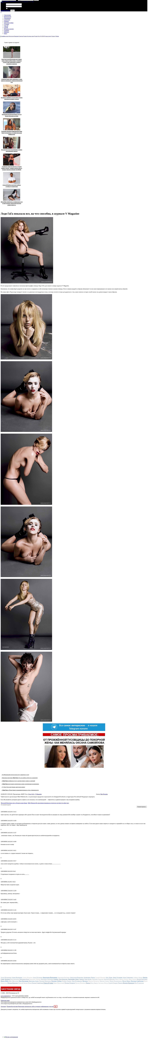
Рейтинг (6, 32)
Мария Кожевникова (116, 981)
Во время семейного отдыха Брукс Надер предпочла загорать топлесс (11, 98)
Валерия (7, 979)
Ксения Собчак (56, 981)
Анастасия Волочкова (50, 977)
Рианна (88, 983)
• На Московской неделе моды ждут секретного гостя (15, 774)
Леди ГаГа (31, 794)
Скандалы (7, 19)
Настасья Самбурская (137, 981)
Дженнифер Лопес (73, 979)
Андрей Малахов (100, 977)
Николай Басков (23, 983)
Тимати (120, 983)
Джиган (81, 979)
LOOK (6, 27)
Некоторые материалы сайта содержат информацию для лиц (37, 1006)
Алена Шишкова (27, 977)
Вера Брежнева (14, 979)
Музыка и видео (9, 29)
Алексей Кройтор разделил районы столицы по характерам (12, 185)
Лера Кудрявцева (77, 981)
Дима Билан (87, 979)
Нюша (30, 983)
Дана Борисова (63, 979)
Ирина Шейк (4, 981)
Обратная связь (5, 1000)
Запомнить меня (12, 8)
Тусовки (6, 24)
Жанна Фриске (123, 979)
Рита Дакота (94, 983)
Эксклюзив (7, 15)
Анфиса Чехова (138, 977)
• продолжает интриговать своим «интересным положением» (20, 784)
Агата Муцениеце (6, 977)
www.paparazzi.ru (6, 996)
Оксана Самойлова (37, 983)
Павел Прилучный (58, 983)
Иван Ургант (132, 979)
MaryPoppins (104, 794)
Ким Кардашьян (23, 981)
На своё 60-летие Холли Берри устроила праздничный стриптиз (11, 150)
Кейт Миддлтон (13, 981)
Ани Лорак (109, 977)
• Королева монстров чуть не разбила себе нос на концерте (20, 777)
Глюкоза (55, 979)
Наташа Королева (13, 983)
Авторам (3, 1006)
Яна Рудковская (139, 983)
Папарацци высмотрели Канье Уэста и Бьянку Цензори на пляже (11, 115)
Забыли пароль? (5, 10)
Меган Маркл (126, 981)
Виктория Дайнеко (35, 979)
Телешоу (6, 30)
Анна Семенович (128, 977)
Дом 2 (117, 979)
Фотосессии (7, 16)
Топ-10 (6, 26)
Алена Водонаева (17, 977)
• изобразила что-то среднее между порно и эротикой (18, 781)
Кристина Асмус (34, 981)
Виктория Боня (24, 979)
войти (12, 10)
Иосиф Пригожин (142, 979)
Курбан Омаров (66, 981)
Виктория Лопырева (47, 979)
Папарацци (7, 18)
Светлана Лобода (103, 983)
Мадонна (85, 981)
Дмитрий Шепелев (109, 979)
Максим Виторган (93, 981)
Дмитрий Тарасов (97, 979)
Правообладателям (12, 1006)
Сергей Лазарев (113, 983)
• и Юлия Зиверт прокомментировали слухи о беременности (20, 790)
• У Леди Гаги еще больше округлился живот (13, 787)
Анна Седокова (117, 977)
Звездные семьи (8, 22)
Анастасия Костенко (64, 977)
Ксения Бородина (45, 981)
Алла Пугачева (37, 977)
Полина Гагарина (70, 983)
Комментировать (141, 806)
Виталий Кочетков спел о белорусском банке (14, 803)
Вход (5, 33)
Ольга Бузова (48, 983)
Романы (6, 21)
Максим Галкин (104, 981)
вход (2, 2)
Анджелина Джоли (89, 977)
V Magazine (38, 794)
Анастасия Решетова (76, 977)
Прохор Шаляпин (80, 983)
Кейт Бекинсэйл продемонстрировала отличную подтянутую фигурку (48, 803)
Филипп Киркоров (128, 983)
